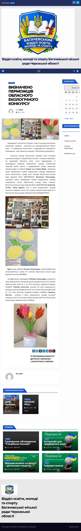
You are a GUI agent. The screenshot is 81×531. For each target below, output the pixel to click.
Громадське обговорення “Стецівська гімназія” (20, 442)
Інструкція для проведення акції (54, 442)
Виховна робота (74, 527)
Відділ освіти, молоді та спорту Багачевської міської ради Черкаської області (19, 507)
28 (73, 112)
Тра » (72, 118)
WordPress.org (69, 153)
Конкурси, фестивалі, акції (10, 396)
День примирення (10, 404)
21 (73, 108)
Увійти (66, 136)
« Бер (66, 118)
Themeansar (32, 527)
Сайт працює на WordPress (9, 527)
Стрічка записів (70, 141)
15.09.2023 (10, 469)
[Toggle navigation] (38, 71)
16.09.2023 (49, 447)
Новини (8, 438)
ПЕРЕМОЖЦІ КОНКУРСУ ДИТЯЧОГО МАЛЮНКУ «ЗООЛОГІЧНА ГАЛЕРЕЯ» (42, 359)
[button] (74, 71)
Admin (21, 110)
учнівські (11, 82)
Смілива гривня (53, 465)
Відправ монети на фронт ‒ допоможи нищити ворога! (20, 466)
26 (66, 112)
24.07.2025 (10, 447)
